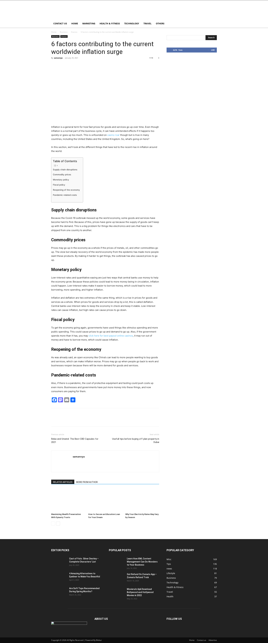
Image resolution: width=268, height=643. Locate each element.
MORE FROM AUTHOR (87, 482)
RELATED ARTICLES (62, 482)
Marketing (88, 23)
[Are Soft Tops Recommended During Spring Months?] (59, 592)
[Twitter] (61, 65)
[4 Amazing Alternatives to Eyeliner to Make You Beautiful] (59, 577)
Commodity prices (62, 174)
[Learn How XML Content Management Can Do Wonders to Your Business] (116, 562)
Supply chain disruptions (65, 169)
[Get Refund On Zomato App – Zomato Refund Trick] (116, 578)
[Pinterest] (68, 65)
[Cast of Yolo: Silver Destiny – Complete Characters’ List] (59, 562)
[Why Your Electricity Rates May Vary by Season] (142, 500)
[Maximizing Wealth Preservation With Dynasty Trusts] (68, 500)
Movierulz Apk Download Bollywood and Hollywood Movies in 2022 (140, 592)
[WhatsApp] (76, 65)
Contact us (60, 23)
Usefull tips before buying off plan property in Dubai (135, 440)
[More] (83, 65)
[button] (213, 23)
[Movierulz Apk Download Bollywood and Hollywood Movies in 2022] (116, 593)
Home (74, 23)
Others (160, 23)
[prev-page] (53, 523)
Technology (131, 23)
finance (74, 32)
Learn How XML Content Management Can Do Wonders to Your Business (142, 561)
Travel (147, 23)
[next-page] (58, 523)
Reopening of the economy (66, 190)
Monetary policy (61, 179)
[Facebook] (54, 65)
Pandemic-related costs (65, 195)
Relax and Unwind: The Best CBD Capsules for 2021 (74, 440)
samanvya (58, 58)
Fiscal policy (59, 185)
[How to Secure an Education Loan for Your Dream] (105, 500)
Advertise (213, 640)
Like (213, 50)
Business (64, 32)
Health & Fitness (110, 23)
